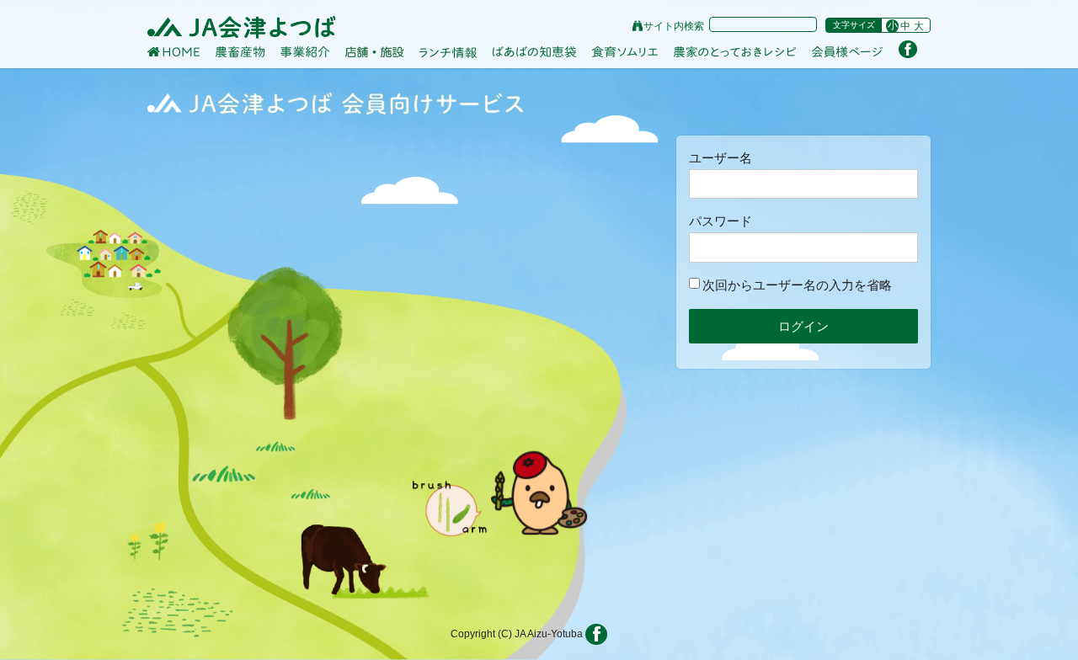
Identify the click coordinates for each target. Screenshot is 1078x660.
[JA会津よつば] (241, 27)
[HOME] (173, 51)
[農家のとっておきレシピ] (735, 51)
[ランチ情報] (448, 52)
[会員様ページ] (847, 52)
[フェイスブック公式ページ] (908, 49)
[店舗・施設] (374, 51)
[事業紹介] (304, 52)
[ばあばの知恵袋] (534, 52)
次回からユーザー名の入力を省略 (797, 285)
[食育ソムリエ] (625, 52)
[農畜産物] (240, 51)
